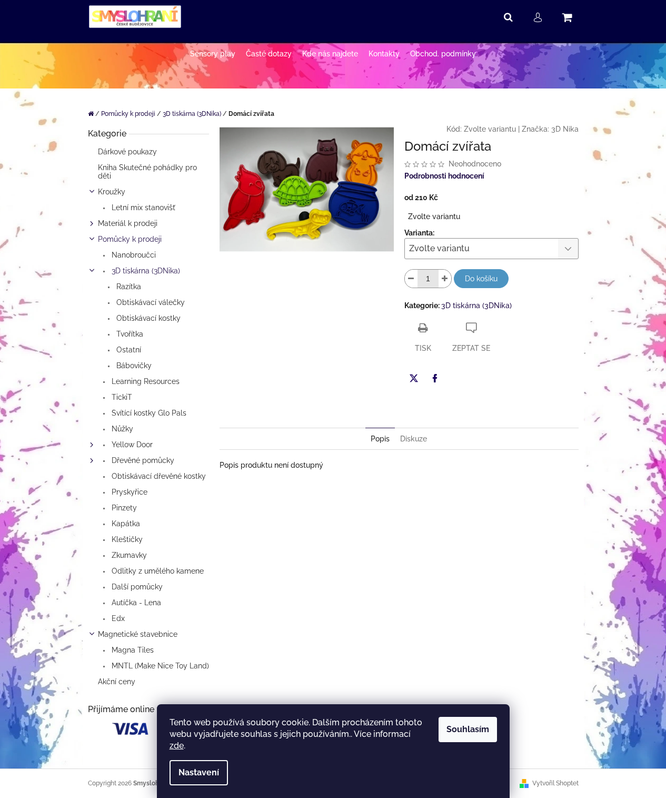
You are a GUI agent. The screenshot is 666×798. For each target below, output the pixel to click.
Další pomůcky (136, 587)
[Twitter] (413, 378)
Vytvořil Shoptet (555, 783)
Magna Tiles (132, 650)
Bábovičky (133, 365)
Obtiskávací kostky (147, 318)
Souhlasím (467, 729)
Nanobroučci (133, 255)
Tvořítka (128, 334)
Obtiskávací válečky (149, 302)
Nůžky (121, 429)
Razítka (127, 286)
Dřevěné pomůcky (142, 460)
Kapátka (125, 523)
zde (177, 746)
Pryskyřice (128, 492)
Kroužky (111, 192)
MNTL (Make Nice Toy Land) (159, 666)
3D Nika (565, 129)
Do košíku (481, 278)
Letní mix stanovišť (142, 207)
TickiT (121, 397)
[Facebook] (434, 378)
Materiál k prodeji (127, 223)
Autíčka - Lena (135, 602)
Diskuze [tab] (413, 439)
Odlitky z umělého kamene (157, 571)
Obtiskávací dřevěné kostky (158, 476)
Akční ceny (116, 681)
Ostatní (127, 350)
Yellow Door (131, 444)
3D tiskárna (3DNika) (145, 271)
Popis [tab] (380, 439)
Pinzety (123, 508)
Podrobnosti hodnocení (444, 176)
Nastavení (198, 772)
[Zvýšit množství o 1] (445, 279)
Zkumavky (128, 555)
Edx (117, 618)
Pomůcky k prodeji (130, 239)
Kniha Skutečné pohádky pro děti (147, 171)
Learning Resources (145, 381)
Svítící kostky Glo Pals (148, 413)
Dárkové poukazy (127, 151)
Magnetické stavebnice (137, 634)
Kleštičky (126, 539)
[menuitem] (213, 54)
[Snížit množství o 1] (411, 279)
